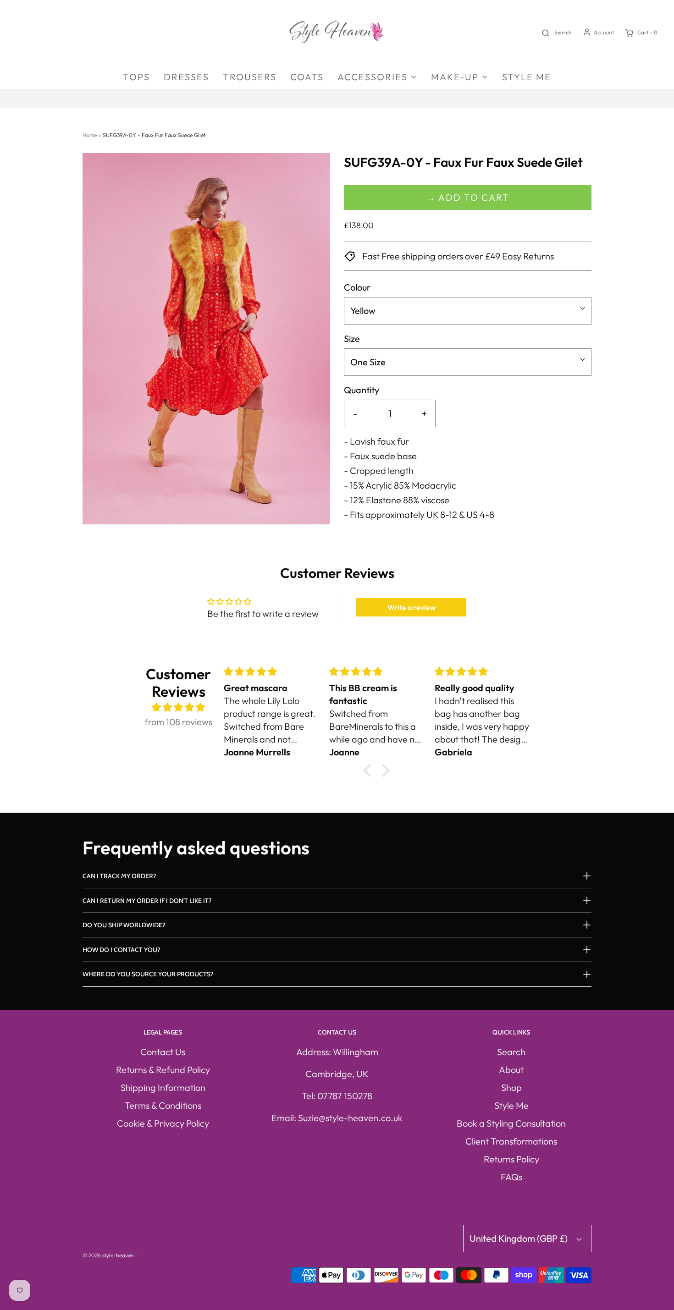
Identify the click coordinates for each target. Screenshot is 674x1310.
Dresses (186, 77)
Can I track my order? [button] (119, 876)
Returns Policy (511, 1159)
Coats (307, 77)
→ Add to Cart (467, 197)
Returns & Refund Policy (163, 1069)
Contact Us (162, 1051)
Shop (511, 1087)
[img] (178, 707)
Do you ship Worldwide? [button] (124, 925)
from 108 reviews (178, 721)
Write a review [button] (411, 607)
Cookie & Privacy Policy (163, 1123)
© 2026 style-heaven (108, 1255)
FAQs (511, 1177)
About (511, 1069)
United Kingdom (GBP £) (519, 1238)
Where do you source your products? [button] (148, 974)
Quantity (361, 390)
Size (352, 338)
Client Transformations (511, 1141)
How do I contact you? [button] (121, 950)
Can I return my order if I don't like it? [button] (147, 901)
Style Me (526, 77)
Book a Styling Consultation (511, 1123)
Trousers (249, 77)
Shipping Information (163, 1087)
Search (511, 1051)
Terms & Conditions (163, 1105)
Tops (136, 77)
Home (90, 135)
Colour (357, 287)
